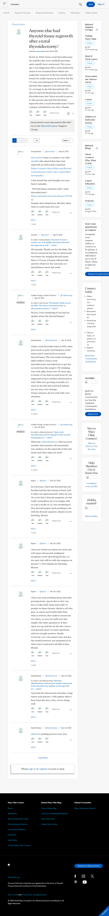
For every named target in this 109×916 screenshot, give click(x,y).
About (10, 808)
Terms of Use (13, 895)
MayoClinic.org (14, 877)
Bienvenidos (91, 516)
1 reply (33, 224)
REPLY (33, 220)
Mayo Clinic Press (48, 819)
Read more (93, 414)
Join (91, 4)
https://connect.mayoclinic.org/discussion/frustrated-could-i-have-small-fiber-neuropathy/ (51, 172)
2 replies (34, 470)
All (96, 29)
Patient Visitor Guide (49, 824)
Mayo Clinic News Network (85, 808)
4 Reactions (56, 521)
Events (62, 12)
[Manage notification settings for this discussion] (68, 113)
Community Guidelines (17, 829)
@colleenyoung (66, 295)
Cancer (88, 99)
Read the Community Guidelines (91, 358)
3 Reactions (56, 273)
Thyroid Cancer (18, 24)
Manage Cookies (39, 895)
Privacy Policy (27, 895)
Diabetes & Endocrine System (90, 119)
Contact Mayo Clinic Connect (19, 845)
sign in (32, 768)
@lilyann (43, 481)
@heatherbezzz (51, 340)
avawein (42, 51)
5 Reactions (56, 402)
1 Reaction (56, 212)
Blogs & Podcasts (44, 12)
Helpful (37, 115)
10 (37, 140)
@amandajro (50, 151)
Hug (45, 115)
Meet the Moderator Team (18, 819)
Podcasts (89, 200)
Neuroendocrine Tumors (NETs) (91, 79)
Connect (14, 4)
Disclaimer (12, 835)
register (43, 768)
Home (6, 12)
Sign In (101, 4)
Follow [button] (89, 43)
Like (31, 115)
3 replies (34, 414)
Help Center (91, 12)
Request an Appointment (89, 865)
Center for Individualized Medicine (54, 814)
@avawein (36, 157)
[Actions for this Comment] (70, 213)
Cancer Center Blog (48, 808)
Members (75, 12)
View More (43, 757)
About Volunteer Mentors (18, 824)
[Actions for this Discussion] (72, 113)
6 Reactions (54, 113)
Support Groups (23, 12)
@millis (35, 161)
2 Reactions (56, 573)
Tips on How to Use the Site (91, 446)
